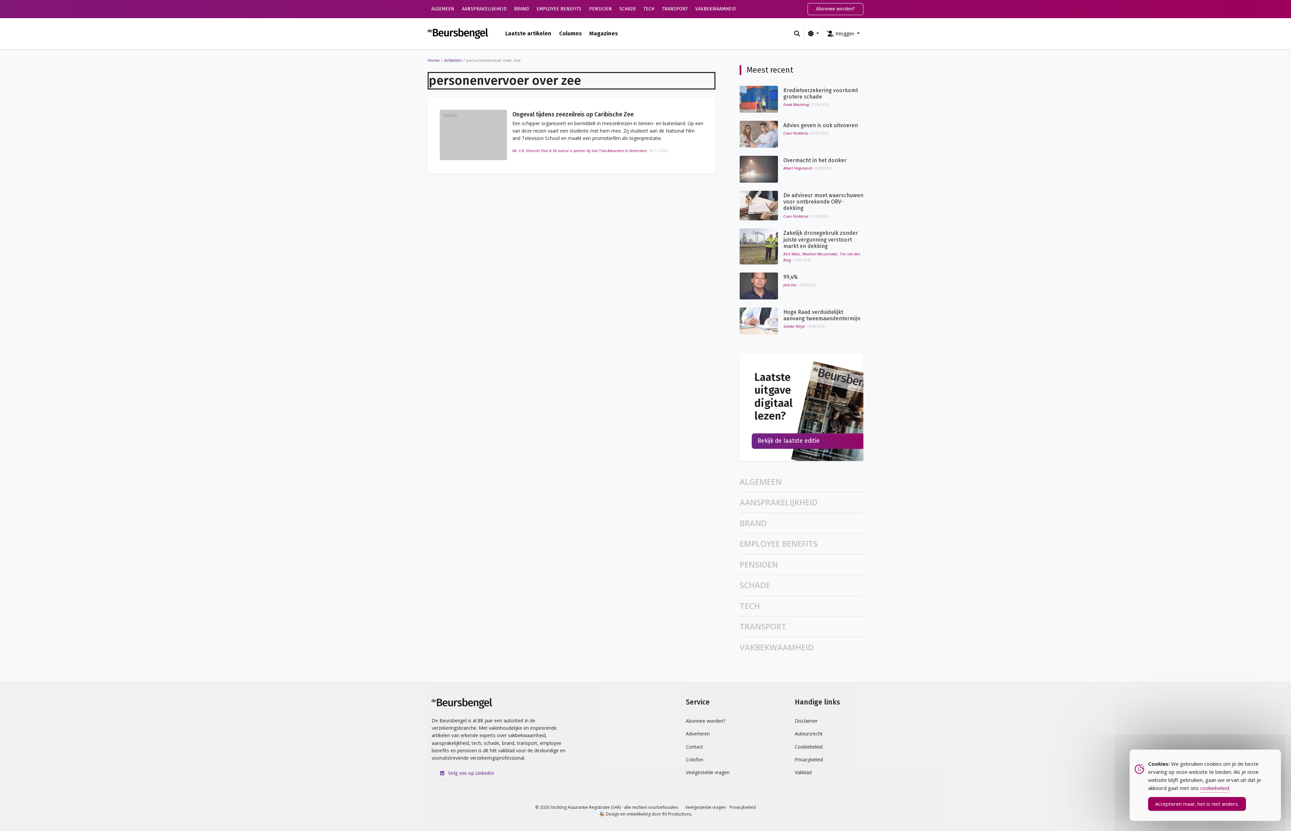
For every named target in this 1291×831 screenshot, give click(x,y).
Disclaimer (806, 721)
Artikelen (453, 60)
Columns (570, 33)
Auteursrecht (809, 733)
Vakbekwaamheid (715, 9)
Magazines (603, 33)
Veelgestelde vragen (708, 772)
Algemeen (442, 9)
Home (434, 60)
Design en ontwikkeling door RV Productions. (648, 814)
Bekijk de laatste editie (788, 440)
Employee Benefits (559, 9)
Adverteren (698, 733)
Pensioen (600, 9)
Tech (648, 9)
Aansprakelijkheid (484, 9)
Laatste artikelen (528, 33)
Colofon (694, 759)
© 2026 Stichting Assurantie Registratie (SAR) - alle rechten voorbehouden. (607, 807)
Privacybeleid (809, 759)
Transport (675, 9)
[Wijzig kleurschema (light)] (813, 33)
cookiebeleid (1214, 788)
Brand (521, 9)
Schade (627, 9)
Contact (694, 747)
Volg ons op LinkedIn (470, 773)
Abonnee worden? (835, 9)
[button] (843, 33)
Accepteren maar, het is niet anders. (1197, 803)
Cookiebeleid (809, 747)
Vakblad (803, 772)
